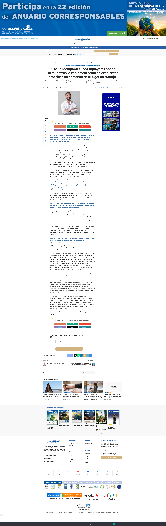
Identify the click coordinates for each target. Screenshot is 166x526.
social (91, 290)
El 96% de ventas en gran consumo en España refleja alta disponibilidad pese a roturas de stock (113, 396)
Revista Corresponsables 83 (77, 424)
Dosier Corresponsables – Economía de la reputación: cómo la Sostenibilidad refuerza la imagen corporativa (101, 429)
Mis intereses (143, 38)
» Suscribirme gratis (113, 54)
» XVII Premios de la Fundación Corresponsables (28, 38)
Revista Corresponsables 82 (89, 424)
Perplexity (84, 130)
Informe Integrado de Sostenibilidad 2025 (111, 512)
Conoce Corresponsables (6, 38)
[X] (58, 472)
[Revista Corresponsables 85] (64, 416)
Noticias (45, 392)
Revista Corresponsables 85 (64, 424)
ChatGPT (72, 126)
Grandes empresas (79, 65)
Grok (72, 130)
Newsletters (156, 38)
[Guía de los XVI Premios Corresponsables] (113, 417)
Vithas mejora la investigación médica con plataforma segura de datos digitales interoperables (52, 396)
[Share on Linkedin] (45, 131)
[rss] (117, 472)
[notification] (163, 38)
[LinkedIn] (97, 472)
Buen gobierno (73, 65)
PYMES (84, 65)
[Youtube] (78, 472)
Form (1, 514)
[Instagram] (68, 472)
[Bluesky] (107, 472)
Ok (114, 524)
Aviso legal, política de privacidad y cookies (88, 512)
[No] (164, 524)
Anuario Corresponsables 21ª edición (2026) (52, 427)
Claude (60, 126)
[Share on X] (104, 87)
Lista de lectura (150, 38)
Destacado (86, 392)
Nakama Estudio (72, 512)
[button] (106, 87)
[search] (160, 39)
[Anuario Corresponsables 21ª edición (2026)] (52, 417)
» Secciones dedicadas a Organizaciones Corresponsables (107, 51)
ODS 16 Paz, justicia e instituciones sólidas (93, 65)
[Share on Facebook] (102, 87)
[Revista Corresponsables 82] (89, 416)
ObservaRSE (15, 38)
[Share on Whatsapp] (78, 355)
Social (48, 392)
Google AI (84, 126)
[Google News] (88, 472)
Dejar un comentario (89, 372)
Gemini (60, 130)
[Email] (45, 134)
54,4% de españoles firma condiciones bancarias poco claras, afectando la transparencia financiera (71, 396)
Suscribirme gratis (69, 349)
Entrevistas (68, 65)
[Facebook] (49, 472)
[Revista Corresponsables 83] (77, 416)
